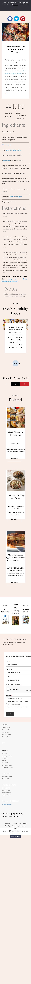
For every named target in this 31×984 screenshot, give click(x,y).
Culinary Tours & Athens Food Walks (17, 707)
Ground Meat (19, 506)
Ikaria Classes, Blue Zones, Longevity (18, 701)
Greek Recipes (6, 804)
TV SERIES (6, 773)
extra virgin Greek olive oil (13, 150)
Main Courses (20, 119)
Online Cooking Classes (14, 704)
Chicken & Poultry (21, 116)
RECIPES (5, 751)
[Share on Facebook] (6, 384)
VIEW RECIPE (14, 458)
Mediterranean (19, 569)
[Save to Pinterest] (24, 384)
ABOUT (5, 724)
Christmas (10, 506)
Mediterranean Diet (15, 570)
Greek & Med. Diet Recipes (15, 698)
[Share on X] (15, 384)
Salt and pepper (6, 145)
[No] (29, 5)
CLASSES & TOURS (9, 785)
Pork (13, 508)
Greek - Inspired (14, 567)
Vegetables (15, 572)
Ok (15, 7)
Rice (18, 508)
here (6, 93)
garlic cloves (6, 160)
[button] (6, 107)
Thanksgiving (15, 443)
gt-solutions (16, 834)
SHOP (4, 743)
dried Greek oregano (16, 196)
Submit (10, 713)
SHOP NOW (15, 363)
